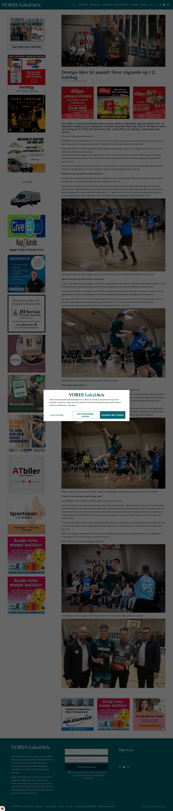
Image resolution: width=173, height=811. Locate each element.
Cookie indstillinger (56, 415)
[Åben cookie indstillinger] (2, 808)
